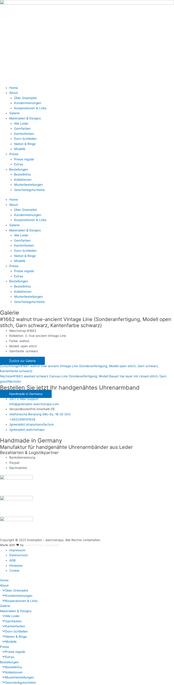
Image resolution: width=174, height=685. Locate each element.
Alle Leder (21, 123)
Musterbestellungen (28, 184)
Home (13, 88)
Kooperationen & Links (30, 108)
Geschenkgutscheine (29, 190)
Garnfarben (22, 128)
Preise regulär (24, 159)
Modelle (19, 149)
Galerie (14, 113)
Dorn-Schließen (25, 138)
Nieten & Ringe (25, 144)
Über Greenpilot (25, 98)
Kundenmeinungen (27, 103)
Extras (18, 164)
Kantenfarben (24, 134)
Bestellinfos (22, 174)
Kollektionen (22, 179)
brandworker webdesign (42, 545)
